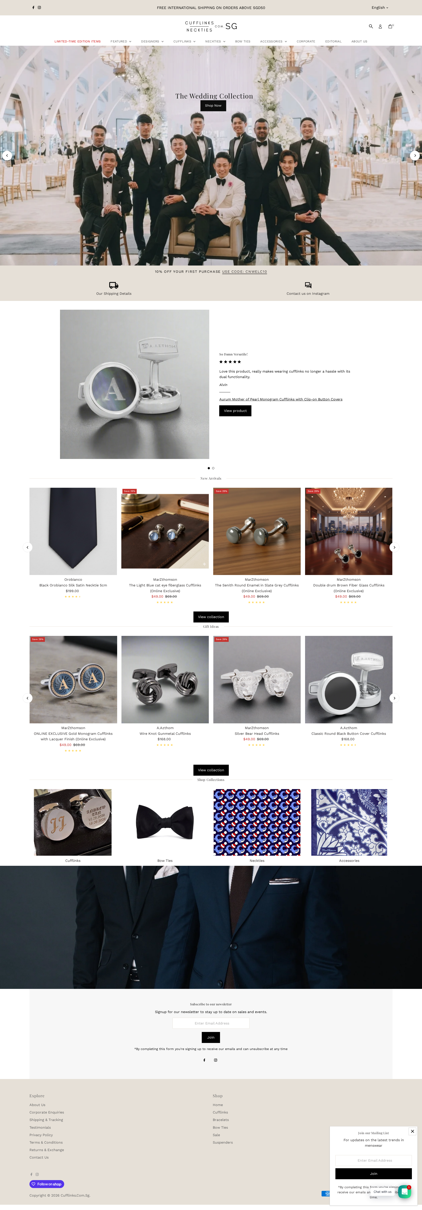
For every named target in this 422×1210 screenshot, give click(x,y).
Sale (216, 1135)
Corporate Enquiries (46, 1112)
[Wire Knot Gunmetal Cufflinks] (165, 679)
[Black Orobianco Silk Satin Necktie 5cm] (73, 531)
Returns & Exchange (46, 1150)
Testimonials (40, 1127)
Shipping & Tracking (46, 1120)
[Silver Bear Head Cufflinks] (257, 679)
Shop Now (213, 105)
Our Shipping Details (113, 293)
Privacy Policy (41, 1135)
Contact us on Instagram (308, 293)
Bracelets (221, 1120)
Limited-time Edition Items (78, 41)
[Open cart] (390, 26)
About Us (359, 41)
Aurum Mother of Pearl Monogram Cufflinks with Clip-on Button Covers (280, 399)
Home (218, 1105)
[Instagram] (39, 7)
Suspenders (223, 1142)
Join (211, 1037)
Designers (150, 41)
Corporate (306, 41)
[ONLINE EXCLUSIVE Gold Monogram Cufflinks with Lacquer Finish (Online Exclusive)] (73, 679)
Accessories (272, 41)
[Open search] (371, 26)
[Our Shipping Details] (113, 287)
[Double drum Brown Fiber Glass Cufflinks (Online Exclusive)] (349, 531)
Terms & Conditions (46, 1142)
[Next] (415, 155)
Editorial (333, 41)
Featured (119, 41)
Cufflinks (183, 41)
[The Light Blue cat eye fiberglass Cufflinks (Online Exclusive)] (165, 531)
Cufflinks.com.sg (75, 1195)
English (378, 7)
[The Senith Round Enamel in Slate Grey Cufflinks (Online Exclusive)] (257, 531)
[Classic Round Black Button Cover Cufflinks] (349, 679)
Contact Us (39, 1157)
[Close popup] (412, 1131)
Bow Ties (243, 41)
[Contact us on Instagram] (308, 287)
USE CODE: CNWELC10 (244, 271)
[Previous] (7, 155)
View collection (211, 617)
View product (235, 411)
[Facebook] (33, 7)
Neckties (213, 41)
